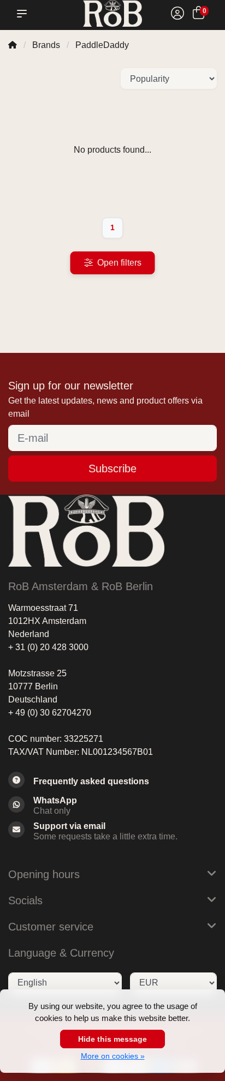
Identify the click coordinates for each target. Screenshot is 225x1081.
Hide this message (112, 1039)
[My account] (177, 14)
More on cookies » (113, 1056)
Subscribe (112, 469)
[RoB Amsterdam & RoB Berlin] (112, 13)
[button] (24, 13)
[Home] (12, 45)
